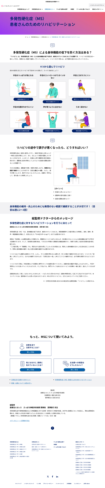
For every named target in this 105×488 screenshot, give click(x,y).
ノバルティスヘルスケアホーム (97, 5)
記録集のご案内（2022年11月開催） (84, 465)
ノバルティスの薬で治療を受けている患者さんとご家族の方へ (85, 472)
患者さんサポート (97, 9)
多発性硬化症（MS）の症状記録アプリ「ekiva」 (84, 451)
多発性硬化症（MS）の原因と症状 (17, 446)
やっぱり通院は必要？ (62, 9)
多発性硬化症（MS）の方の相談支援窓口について (85, 459)
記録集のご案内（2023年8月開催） (83, 462)
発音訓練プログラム (82, 131)
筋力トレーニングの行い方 (82, 99)
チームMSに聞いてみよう (83, 9)
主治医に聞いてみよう (81, 444)
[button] (42, 9)
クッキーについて (60, 483)
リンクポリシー (77, 483)
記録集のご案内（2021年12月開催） (84, 467)
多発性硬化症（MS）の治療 (16, 454)
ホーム (26, 37)
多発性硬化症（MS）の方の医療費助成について (85, 455)
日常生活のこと (49, 9)
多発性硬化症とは (36, 9)
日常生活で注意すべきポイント (21, 380)
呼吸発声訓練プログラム (52, 131)
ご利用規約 (68, 483)
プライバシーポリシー (48, 483)
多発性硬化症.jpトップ (23, 9)
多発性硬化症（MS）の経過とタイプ (18, 449)
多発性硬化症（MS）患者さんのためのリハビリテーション (73, 380)
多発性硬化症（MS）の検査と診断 (17, 451)
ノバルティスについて (29, 483)
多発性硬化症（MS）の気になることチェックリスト (85, 447)
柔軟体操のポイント (23, 99)
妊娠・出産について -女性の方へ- (21, 383)
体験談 (72, 9)
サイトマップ (18, 483)
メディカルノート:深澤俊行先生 (20, 421)
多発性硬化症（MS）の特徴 (16, 444)
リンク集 (39, 483)
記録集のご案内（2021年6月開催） (83, 469)
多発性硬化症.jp (35, 37)
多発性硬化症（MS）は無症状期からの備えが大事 (19, 457)
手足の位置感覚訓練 (23, 131)
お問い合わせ (87, 483)
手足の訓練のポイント (52, 102)
